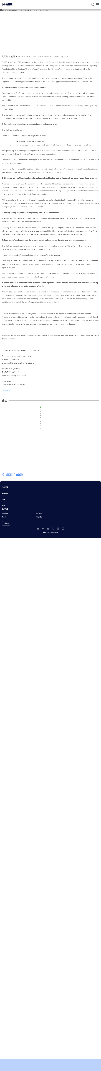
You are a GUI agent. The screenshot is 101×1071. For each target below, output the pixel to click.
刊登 (13, 56)
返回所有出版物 (14, 474)
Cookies (4, 517)
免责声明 (5, 514)
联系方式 (5, 509)
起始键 (5, 56)
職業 (3, 505)
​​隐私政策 (39, 514)
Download (6, 390)
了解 (3, 499)
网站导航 (39, 517)
